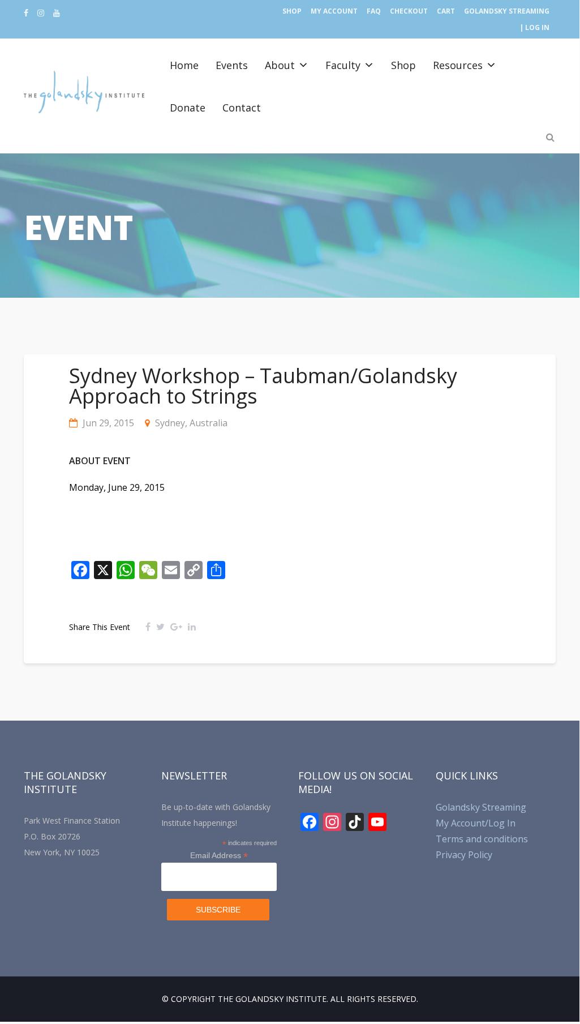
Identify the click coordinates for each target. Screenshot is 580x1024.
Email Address (219, 855)
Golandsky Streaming (506, 11)
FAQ (374, 11)
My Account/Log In (475, 823)
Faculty (342, 65)
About (280, 65)
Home (184, 65)
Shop (292, 11)
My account (334, 11)
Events (232, 65)
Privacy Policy (464, 855)
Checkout (409, 11)
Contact (241, 107)
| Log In (534, 27)
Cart (446, 11)
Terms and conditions (482, 839)
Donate (187, 107)
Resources (458, 65)
